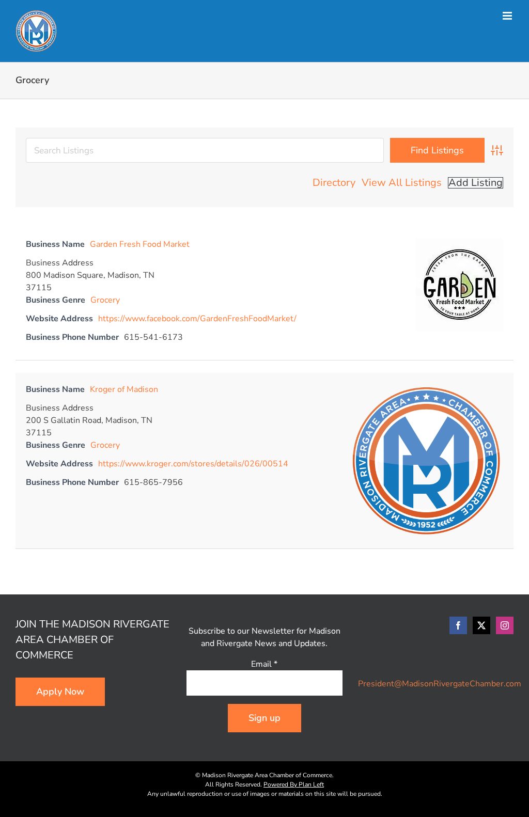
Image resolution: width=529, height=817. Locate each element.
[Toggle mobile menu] (508, 15)
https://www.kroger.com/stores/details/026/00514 (193, 463)
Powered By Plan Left (293, 784)
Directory (334, 183)
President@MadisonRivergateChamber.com (439, 683)
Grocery (105, 300)
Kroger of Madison (124, 389)
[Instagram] (505, 625)
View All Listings (402, 183)
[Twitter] (481, 625)
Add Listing (475, 182)
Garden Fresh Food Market (140, 244)
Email (264, 664)
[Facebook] (458, 625)
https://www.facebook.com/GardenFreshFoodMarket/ (197, 318)
